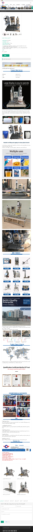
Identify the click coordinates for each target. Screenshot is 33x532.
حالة (14, 4)
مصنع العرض (18, 4)
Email (5, 55)
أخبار (10, 4)
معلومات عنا (28, 4)
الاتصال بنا (23, 4)
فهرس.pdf (4, 51)
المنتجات (6, 4)
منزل (3, 4)
